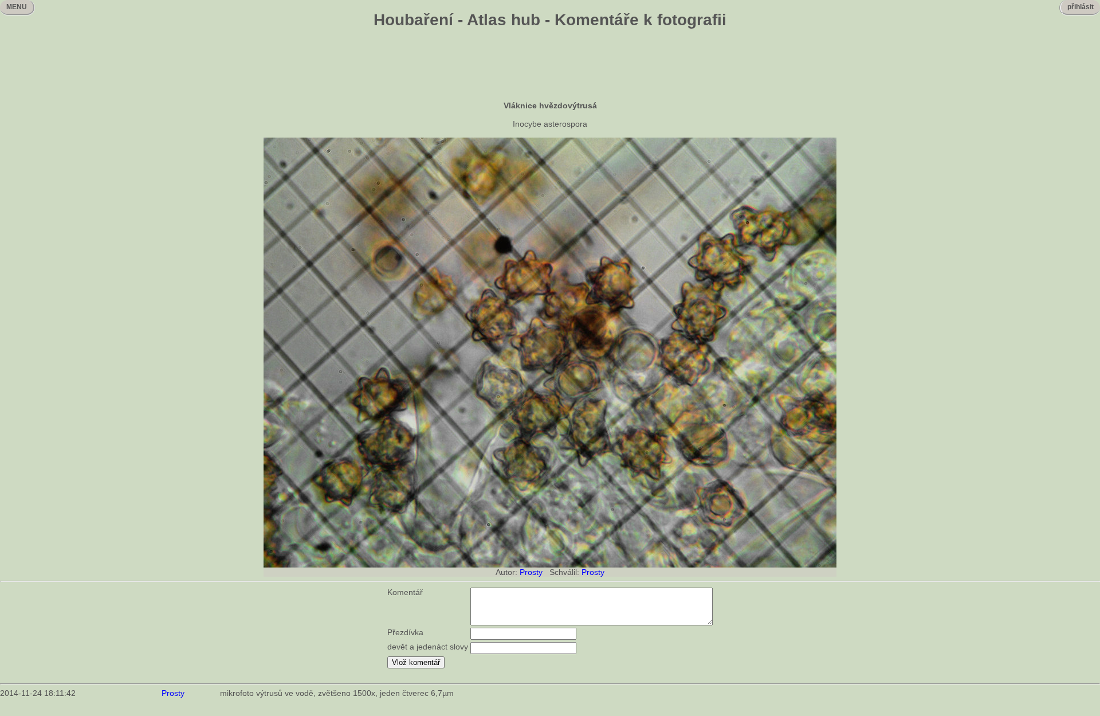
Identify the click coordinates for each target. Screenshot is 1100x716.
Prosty (531, 572)
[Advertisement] (550, 66)
